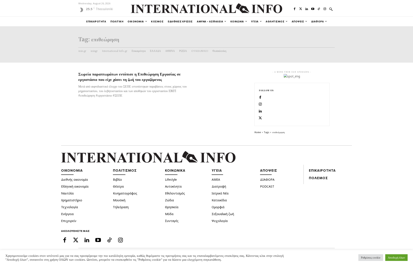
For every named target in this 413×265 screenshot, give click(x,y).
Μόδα (169, 214)
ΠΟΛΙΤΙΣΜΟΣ (125, 170)
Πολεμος (318, 178)
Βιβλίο (117, 179)
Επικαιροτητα (322, 170)
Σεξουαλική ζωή (223, 214)
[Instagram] (325, 8)
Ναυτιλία (67, 193)
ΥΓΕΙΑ (217, 170)
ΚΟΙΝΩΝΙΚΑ (175, 170)
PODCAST (267, 186)
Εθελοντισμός (175, 193)
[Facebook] (294, 8)
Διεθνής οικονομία (74, 179)
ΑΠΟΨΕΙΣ (268, 170)
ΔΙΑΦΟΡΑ (267, 179)
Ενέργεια (67, 214)
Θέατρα (118, 186)
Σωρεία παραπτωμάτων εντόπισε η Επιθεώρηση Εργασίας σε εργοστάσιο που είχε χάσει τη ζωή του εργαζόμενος (129, 76)
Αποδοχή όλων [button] (396, 257)
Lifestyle (171, 179)
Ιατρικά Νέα (220, 193)
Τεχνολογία (69, 207)
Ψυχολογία (220, 221)
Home (257, 132)
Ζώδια (169, 200)
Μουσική (119, 200)
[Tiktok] (319, 8)
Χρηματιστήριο (71, 200)
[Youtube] (313, 8)
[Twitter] (301, 8)
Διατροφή (219, 186)
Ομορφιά (218, 207)
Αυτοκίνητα (173, 186)
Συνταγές (172, 221)
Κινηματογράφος (125, 193)
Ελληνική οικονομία (74, 186)
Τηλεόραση (121, 207)
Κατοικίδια (219, 200)
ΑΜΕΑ (216, 179)
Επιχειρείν (68, 221)
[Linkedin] (307, 8)
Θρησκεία (171, 207)
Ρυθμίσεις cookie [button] (371, 257)
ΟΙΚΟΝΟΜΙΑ (72, 170)
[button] (331, 9)
